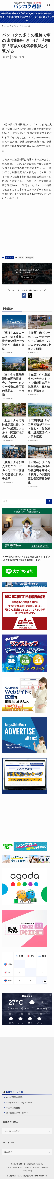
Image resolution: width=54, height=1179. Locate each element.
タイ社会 (9, 257)
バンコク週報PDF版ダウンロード (18, 1167)
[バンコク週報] (27, 5)
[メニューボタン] (5, 5)
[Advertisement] (27, 89)
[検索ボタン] (49, 5)
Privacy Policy (27, 1170)
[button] (24, 295)
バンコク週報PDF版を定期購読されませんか (27, 1164)
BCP (21, 257)
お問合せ (36, 1167)
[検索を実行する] (49, 501)
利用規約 (44, 1167)
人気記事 (29, 257)
